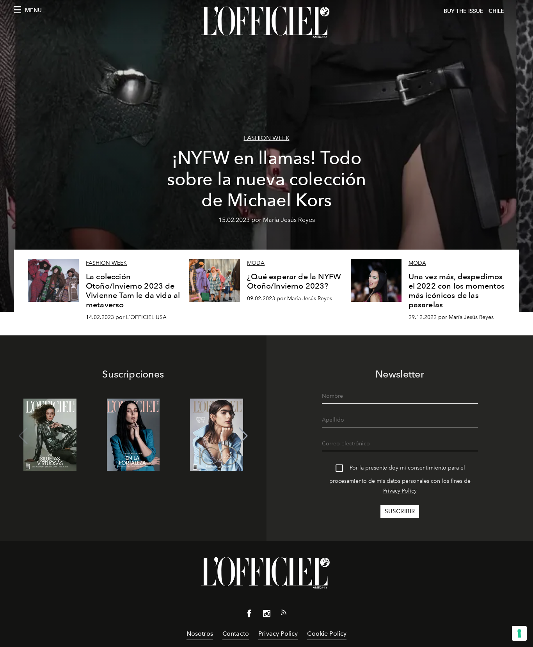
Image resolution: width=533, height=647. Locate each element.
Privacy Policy (400, 490)
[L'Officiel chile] (266, 22)
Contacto (235, 633)
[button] (243, 436)
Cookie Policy (326, 633)
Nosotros (200, 633)
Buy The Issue (463, 11)
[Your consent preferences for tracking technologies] (519, 633)
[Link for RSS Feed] (284, 614)
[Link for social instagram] (266, 615)
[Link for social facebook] (249, 615)
